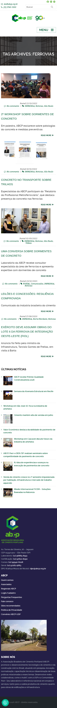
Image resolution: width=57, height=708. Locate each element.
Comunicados (37, 283)
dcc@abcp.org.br (11, 4)
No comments (13, 106)
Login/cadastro (8, 593)
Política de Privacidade (11, 610)
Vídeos (29, 243)
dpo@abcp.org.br (38, 568)
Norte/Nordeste (40, 319)
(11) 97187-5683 (14, 565)
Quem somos (7, 580)
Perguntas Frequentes (11, 597)
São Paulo (48, 106)
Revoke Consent (5, 702)
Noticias (39, 106)
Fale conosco (7, 601)
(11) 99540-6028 (15, 562)
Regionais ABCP (8, 588)
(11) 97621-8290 (20, 559)
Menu (43, 30)
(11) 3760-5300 (9, 7)
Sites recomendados (10, 606)
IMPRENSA (30, 106)
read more (46, 135)
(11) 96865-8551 (20, 556)
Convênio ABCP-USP (11, 614)
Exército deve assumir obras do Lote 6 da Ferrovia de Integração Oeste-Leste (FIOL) (27, 332)
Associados (6, 584)
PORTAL (26, 283)
